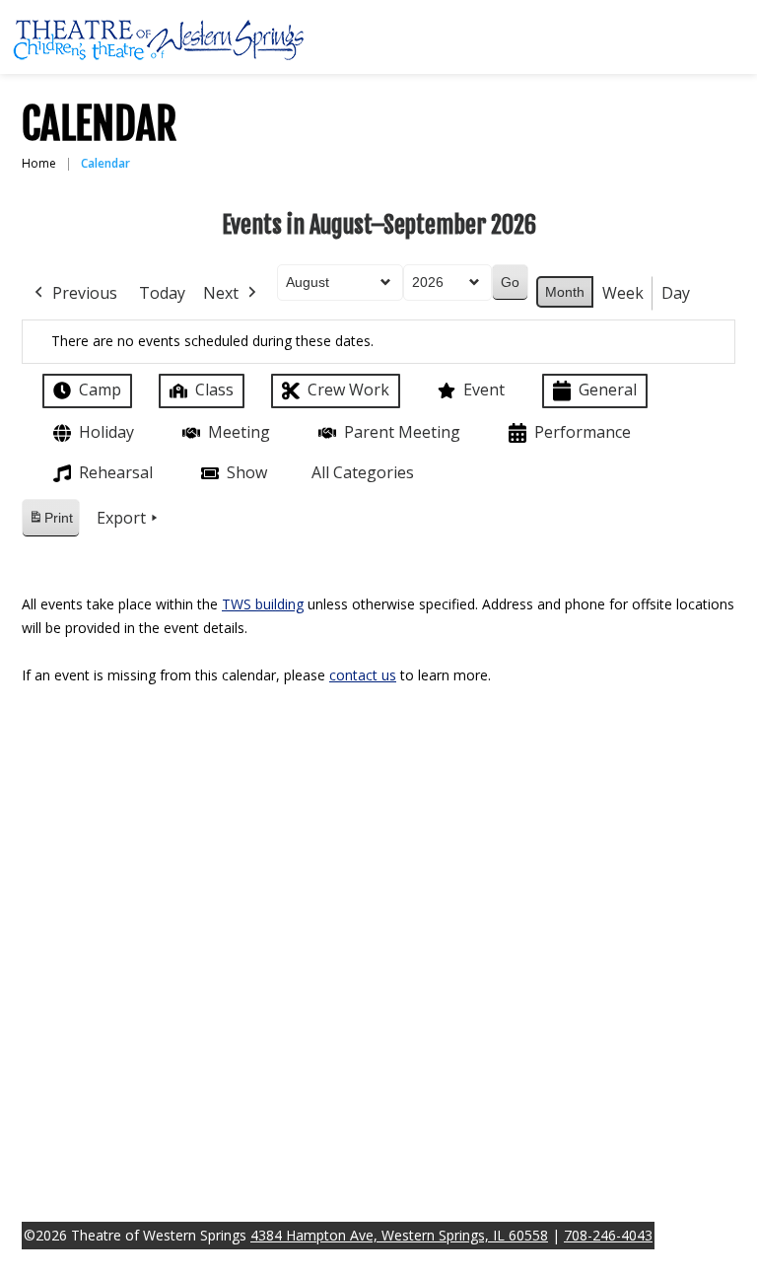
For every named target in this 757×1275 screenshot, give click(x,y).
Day (675, 293)
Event (484, 389)
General (608, 389)
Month (565, 292)
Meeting (239, 432)
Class (214, 389)
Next (221, 293)
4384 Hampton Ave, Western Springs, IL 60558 (399, 1235)
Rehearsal (116, 472)
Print (50, 523)
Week (623, 293)
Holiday (106, 432)
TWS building (263, 604)
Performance (582, 432)
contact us (362, 675)
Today (162, 293)
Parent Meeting (402, 432)
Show (247, 472)
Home (39, 163)
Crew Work (348, 389)
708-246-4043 (608, 1235)
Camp (100, 389)
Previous (84, 293)
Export (121, 518)
